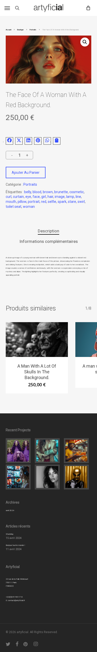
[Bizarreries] (77, 477)
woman (29, 207)
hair (50, 197)
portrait (34, 202)
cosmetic (76, 192)
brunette (61, 192)
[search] (17, 8)
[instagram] (36, 644)
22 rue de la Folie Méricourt (17, 579)
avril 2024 (10, 510)
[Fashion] (19, 450)
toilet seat (13, 207)
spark (62, 202)
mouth (11, 202)
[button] (7, 7)
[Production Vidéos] (19, 477)
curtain (18, 197)
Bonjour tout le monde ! (15, 545)
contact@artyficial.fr (16, 600)
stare (72, 202)
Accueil (8, 30)
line (78, 197)
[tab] (48, 231)
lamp (70, 197)
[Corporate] (77, 450)
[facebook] (17, 644)
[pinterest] (26, 644)
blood (37, 192)
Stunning (9, 534)
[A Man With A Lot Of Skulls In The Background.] (37, 339)
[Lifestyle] (48, 450)
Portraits (33, 30)
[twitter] (8, 644)
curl (8, 197)
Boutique (20, 30)
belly (27, 192)
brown (48, 192)
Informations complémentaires (48, 241)
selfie (52, 202)
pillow (22, 202)
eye (28, 197)
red (43, 202)
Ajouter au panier (26, 172)
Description (48, 230)
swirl (81, 202)
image (60, 197)
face (36, 197)
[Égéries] (48, 477)
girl (43, 197)
